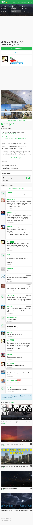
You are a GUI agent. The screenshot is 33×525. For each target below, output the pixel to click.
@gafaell (9, 270)
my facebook (12, 133)
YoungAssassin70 (12, 317)
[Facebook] (10, 59)
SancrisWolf (10, 371)
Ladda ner (17, 48)
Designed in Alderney (6, 518)
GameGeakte (10, 388)
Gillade (14, 124)
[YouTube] (14, 59)
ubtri (11, 57)
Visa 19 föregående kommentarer (16, 188)
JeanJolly (9, 212)
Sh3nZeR (9, 354)
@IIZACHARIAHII (11, 327)
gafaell (8, 254)
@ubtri (8, 228)
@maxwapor (10, 243)
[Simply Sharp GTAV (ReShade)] (16, 97)
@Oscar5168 (10, 342)
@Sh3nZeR (10, 365)
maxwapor (9, 226)
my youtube (5, 133)
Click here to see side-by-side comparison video (14, 138)
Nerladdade (6, 124)
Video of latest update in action (9, 137)
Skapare (11, 241)
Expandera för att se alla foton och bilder (16, 120)
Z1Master (9, 192)
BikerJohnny (10, 325)
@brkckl (9, 214)
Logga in (14, 396)
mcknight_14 (10, 296)
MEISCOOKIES (11, 199)
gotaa (8, 285)
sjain (8, 276)
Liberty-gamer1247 (12, 380)
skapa (21, 396)
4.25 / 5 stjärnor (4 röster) (6, 128)
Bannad (19, 380)
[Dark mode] (28, 2)
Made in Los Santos (6, 520)
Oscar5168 (9, 306)
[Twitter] (12, 59)
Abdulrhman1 (10, 268)
